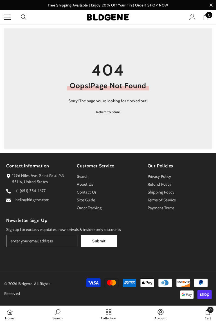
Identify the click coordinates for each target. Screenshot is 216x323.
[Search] (23, 17)
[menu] (7, 17)
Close (211, 5)
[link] (58, 314)
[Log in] (192, 17)
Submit (99, 241)
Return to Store (108, 112)
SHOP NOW (157, 5)
